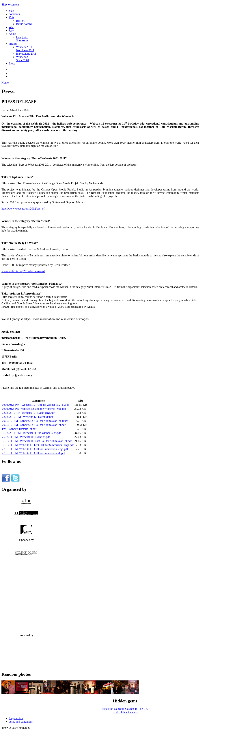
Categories (22, 37)
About (12, 33)
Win (11, 27)
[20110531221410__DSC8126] (104, 693)
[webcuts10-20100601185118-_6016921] (49, 693)
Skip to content (10, 4)
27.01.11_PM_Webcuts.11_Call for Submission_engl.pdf (35, 449)
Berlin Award (24, 23)
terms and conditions (21, 721)
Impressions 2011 (26, 53)
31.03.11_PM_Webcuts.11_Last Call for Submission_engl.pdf (38, 445)
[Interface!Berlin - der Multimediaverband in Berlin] (26, 503)
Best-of (20, 20)
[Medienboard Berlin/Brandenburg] (26, 554)
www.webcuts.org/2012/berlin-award (23, 271)
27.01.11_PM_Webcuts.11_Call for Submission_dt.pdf (33, 453)
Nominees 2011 (25, 50)
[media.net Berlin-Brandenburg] (26, 514)
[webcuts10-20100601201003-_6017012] (36, 693)
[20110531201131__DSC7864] (22, 693)
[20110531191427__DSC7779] (8, 693)
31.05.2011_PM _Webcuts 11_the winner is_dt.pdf (31, 432)
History (13, 43)
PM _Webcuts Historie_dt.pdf (19, 428)
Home (5, 82)
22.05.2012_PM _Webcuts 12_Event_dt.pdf (27, 416)
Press (12, 63)
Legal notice (16, 718)
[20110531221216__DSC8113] (63, 693)
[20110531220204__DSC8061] (91, 693)
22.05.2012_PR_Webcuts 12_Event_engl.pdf (28, 412)
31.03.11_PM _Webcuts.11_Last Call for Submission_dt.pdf (37, 441)
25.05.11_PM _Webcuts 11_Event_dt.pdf (26, 436)
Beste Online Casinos (125, 712)
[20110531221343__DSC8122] (118, 693)
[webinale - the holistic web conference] (26, 533)
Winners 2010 (24, 56)
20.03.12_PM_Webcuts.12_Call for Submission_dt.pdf (34, 424)
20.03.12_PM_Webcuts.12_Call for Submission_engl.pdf (35, 420)
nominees (14, 14)
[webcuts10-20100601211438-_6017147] (132, 693)
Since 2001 (22, 60)
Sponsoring (22, 40)
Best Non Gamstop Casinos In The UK (125, 708)
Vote (11, 17)
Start (11, 10)
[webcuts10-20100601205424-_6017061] (77, 693)
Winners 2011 (24, 47)
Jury (11, 30)
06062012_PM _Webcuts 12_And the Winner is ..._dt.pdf (35, 404)
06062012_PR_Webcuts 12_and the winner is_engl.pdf (34, 408)
